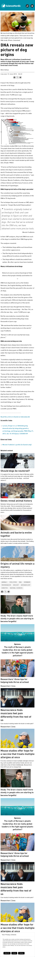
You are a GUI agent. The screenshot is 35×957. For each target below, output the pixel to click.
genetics (5, 588)
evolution (13, 582)
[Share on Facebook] (14, 77)
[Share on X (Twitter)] (17, 77)
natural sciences (16, 588)
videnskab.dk (6, 585)
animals (4, 582)
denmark (27, 582)
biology (16, 585)
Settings (21, 953)
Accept (14, 953)
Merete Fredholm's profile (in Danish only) (17, 445)
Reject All (7, 953)
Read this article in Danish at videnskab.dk (15, 417)
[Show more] (17, 278)
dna (20, 582)
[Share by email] (20, 77)
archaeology (25, 585)
